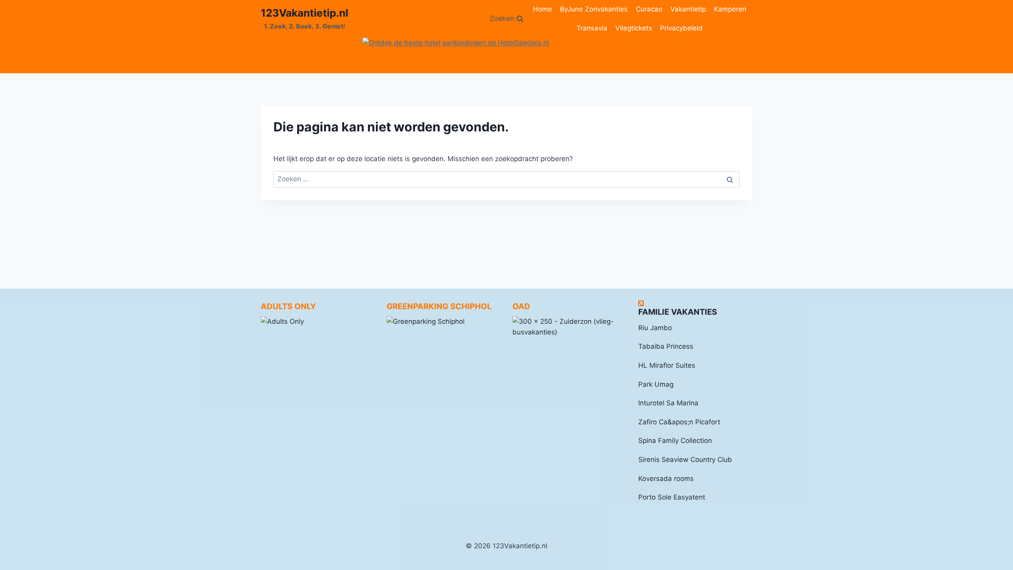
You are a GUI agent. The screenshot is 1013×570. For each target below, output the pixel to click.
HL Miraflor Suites (666, 365)
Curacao (649, 9)
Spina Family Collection (675, 441)
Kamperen (730, 9)
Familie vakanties (677, 312)
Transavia (592, 28)
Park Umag (655, 384)
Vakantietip (688, 9)
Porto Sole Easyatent (671, 497)
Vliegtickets (633, 28)
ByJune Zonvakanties (594, 9)
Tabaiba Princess (665, 346)
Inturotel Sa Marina (668, 403)
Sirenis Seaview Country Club (685, 460)
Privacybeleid (681, 28)
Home (542, 9)
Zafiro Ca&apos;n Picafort (679, 422)
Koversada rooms (666, 479)
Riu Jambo (655, 328)
